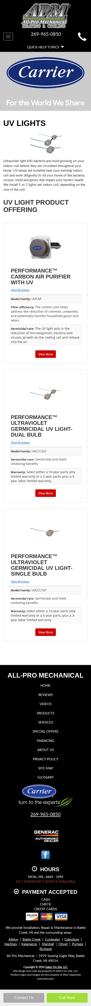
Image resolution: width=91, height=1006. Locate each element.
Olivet (63, 944)
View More (45, 354)
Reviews (45, 695)
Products (45, 713)
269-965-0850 (45, 814)
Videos (45, 704)
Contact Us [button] (24, 998)
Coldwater (52, 939)
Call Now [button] (67, 998)
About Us (45, 750)
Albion (13, 939)
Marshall (48, 944)
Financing (45, 741)
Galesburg (71, 939)
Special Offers (45, 731)
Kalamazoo (29, 944)
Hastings (10, 944)
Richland (46, 949)
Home (45, 685)
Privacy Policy (45, 759)
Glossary (45, 777)
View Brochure (20, 290)
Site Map (45, 768)
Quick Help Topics (44, 47)
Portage (77, 944)
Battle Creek (32, 939)
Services (45, 722)
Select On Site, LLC (56, 967)
